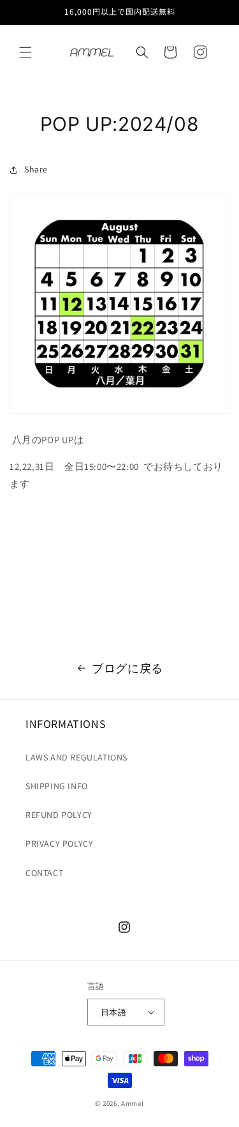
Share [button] (36, 169)
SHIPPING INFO (56, 786)
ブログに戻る (127, 668)
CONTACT (44, 873)
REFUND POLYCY (58, 815)
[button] (25, 52)
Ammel (132, 1103)
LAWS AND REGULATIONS (76, 757)
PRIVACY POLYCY (59, 843)
